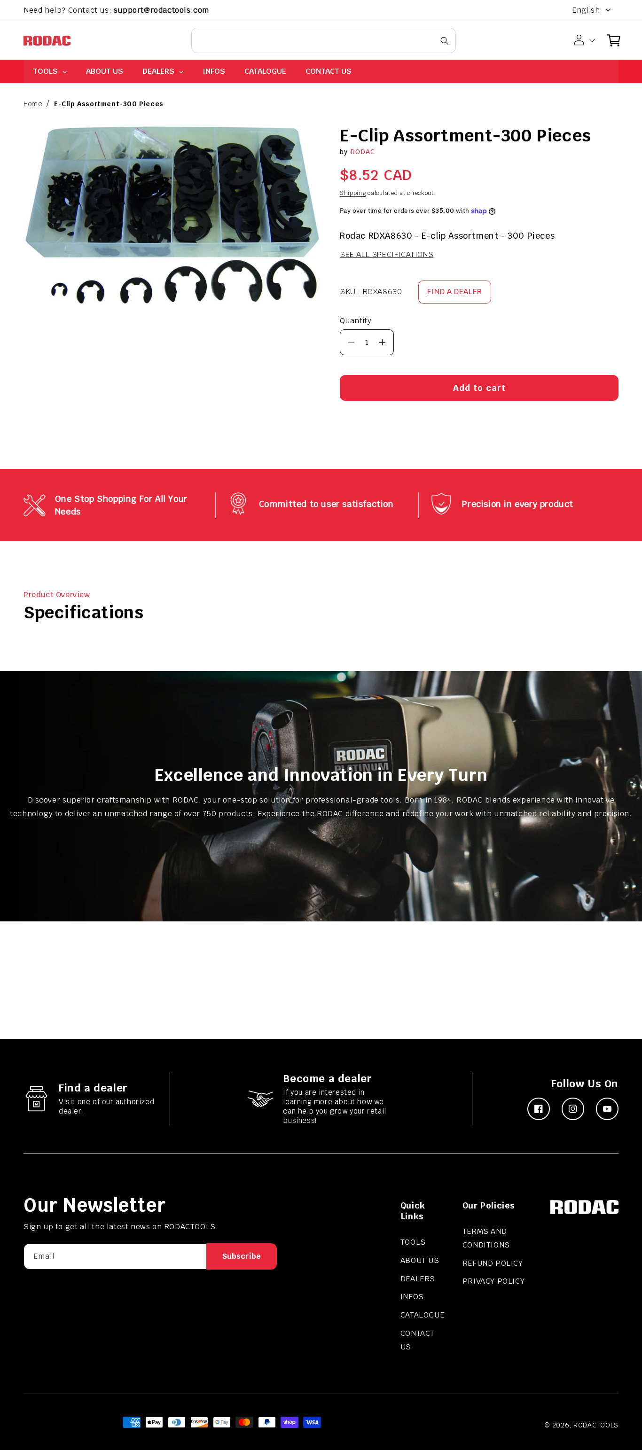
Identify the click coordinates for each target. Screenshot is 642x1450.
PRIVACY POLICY (493, 1281)
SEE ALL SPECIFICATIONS (386, 255)
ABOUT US (419, 1260)
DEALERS (417, 1279)
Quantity (355, 321)
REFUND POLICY (492, 1263)
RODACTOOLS (596, 1425)
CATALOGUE (422, 1315)
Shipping (353, 193)
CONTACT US (417, 1340)
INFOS (412, 1297)
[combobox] (323, 40)
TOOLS (413, 1242)
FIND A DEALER (454, 291)
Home (32, 104)
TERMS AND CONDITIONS (486, 1238)
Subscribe (241, 1256)
